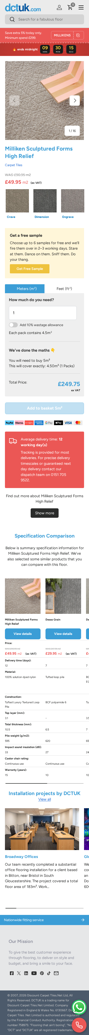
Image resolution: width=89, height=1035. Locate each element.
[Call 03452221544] (79, 1025)
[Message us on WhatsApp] (79, 1007)
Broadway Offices (21, 856)
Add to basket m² (44, 408)
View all (44, 799)
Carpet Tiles (13, 165)
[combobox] (44, 19)
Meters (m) (27, 288)
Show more (44, 513)
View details (23, 634)
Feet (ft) (64, 288)
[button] (70, 7)
